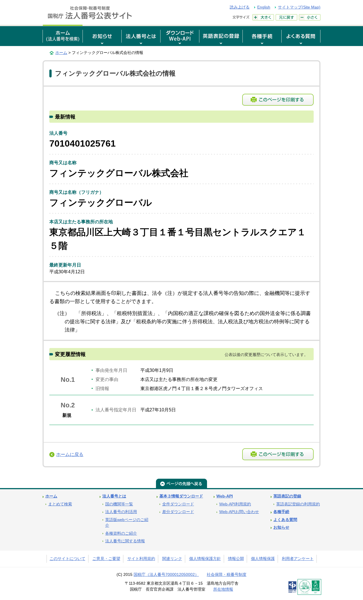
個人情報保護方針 (205, 559)
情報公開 (236, 559)
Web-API (224, 496)
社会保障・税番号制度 (226, 574)
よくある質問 (285, 520)
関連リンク (172, 559)
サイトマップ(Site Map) (299, 7)
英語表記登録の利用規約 (298, 504)
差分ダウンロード (178, 512)
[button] (102, 35)
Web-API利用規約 (235, 504)
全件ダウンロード (178, 504)
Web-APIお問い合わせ (239, 512)
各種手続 (281, 512)
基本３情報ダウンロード (181, 496)
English (263, 7)
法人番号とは (114, 496)
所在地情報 (223, 589)
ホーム (61, 52)
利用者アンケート (298, 559)
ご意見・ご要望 (106, 559)
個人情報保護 (263, 559)
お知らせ (281, 527)
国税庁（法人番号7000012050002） (166, 574)
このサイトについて (67, 559)
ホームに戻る (69, 454)
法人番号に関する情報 (125, 541)
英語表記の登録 (287, 496)
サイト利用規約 (141, 559)
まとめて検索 (60, 504)
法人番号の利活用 (121, 512)
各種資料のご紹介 (121, 533)
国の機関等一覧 (119, 504)
